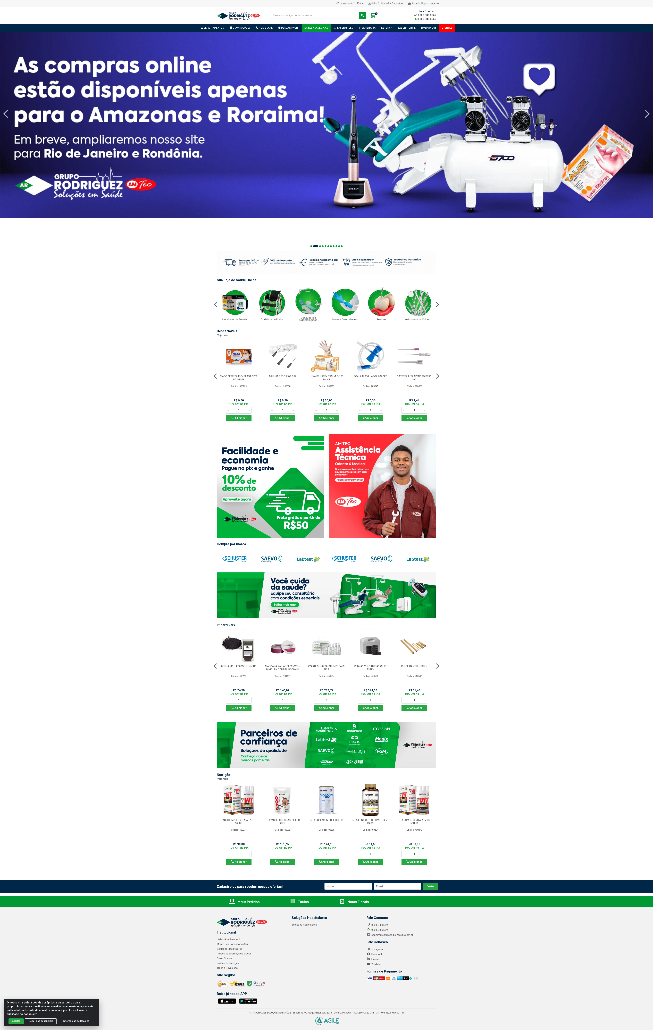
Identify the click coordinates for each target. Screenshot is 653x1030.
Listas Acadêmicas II (228, 939)
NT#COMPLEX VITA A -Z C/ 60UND (239, 822)
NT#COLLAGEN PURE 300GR (327, 820)
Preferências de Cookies (75, 1021)
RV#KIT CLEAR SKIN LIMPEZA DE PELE (326, 668)
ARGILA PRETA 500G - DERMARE (238, 666)
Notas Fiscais (358, 902)
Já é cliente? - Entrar (352, 3)
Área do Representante (425, 3)
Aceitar (16, 1021)
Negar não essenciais (41, 1021)
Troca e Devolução (227, 967)
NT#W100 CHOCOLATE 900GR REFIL (283, 822)
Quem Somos (224, 958)
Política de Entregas (228, 963)
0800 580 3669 (427, 19)
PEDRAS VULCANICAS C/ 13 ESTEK (370, 668)
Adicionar (240, 418)
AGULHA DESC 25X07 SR (283, 376)
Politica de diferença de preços (234, 953)
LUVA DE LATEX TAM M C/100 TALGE (326, 378)
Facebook (376, 954)
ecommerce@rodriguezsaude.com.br (392, 934)
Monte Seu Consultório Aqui (232, 944)
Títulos (303, 902)
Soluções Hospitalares (229, 948)
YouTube (376, 964)
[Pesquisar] (362, 15)
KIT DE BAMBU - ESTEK (414, 666)
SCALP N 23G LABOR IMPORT (370, 376)
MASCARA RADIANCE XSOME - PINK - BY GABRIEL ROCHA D (282, 668)
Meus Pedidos (248, 902)
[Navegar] (6, 113)
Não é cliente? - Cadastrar (387, 3)
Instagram (377, 949)
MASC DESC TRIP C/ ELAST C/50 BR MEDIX (238, 378)
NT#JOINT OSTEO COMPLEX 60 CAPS (370, 822)
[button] (311, 246)
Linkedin (375, 959)
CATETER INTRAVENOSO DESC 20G (414, 378)
